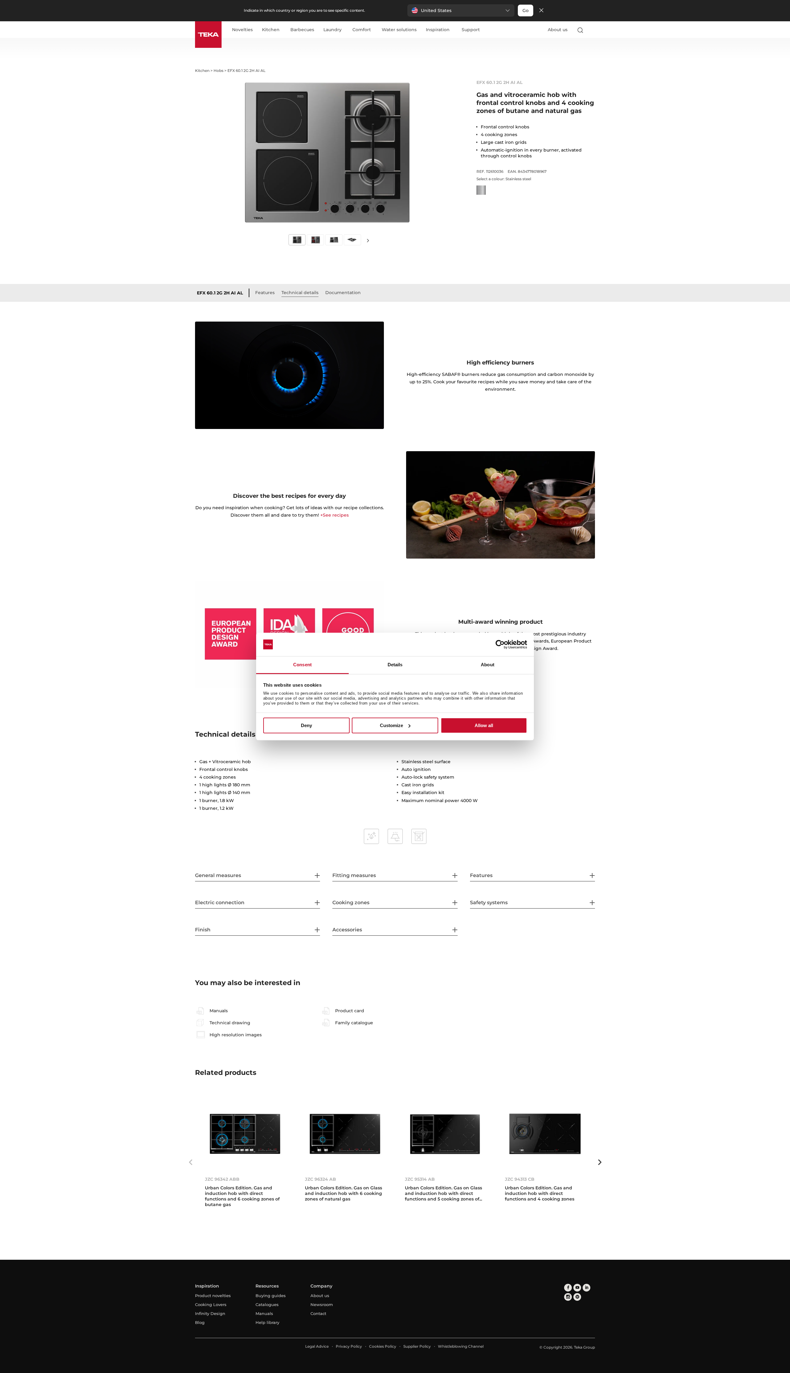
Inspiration (438, 29)
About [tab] (487, 665)
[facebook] (568, 1288)
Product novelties (213, 1295)
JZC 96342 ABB (222, 1179)
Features (265, 292)
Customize (391, 725)
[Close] (541, 10)
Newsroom (321, 1304)
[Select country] (592, 30)
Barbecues (302, 29)
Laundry (332, 29)
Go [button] (525, 10)
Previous (190, 1162)
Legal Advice (317, 1346)
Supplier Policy (417, 1346)
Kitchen (271, 29)
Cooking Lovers (211, 1304)
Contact (318, 1313)
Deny (306, 725)
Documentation (343, 292)
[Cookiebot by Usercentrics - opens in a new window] (500, 644)
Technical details (299, 292)
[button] (461, 10)
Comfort (361, 29)
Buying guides (271, 1295)
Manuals (264, 1313)
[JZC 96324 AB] (345, 1134)
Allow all (484, 725)
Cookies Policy (382, 1346)
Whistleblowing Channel (461, 1346)
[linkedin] (586, 1288)
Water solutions (399, 29)
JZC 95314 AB (420, 1179)
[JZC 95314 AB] (445, 1134)
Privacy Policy (349, 1346)
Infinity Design (210, 1313)
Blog (200, 1322)
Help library (267, 1322)
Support (471, 29)
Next (368, 240)
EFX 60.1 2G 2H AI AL (220, 293)
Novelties (242, 29)
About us (558, 29)
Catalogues (267, 1304)
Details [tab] (395, 665)
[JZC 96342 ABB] (245, 1134)
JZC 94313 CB (519, 1179)
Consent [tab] (302, 665)
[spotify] (577, 1297)
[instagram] (568, 1297)
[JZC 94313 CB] (545, 1134)
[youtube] (577, 1288)
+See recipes (334, 515)
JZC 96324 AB (320, 1179)
